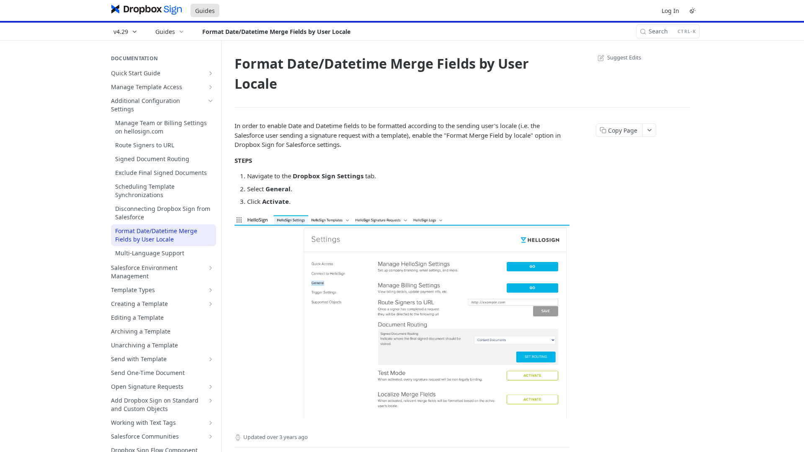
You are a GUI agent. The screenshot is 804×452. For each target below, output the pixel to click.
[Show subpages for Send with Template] (210, 359)
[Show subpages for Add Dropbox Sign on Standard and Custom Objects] (210, 400)
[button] (402, 317)
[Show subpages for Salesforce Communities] (210, 436)
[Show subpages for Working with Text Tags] (210, 422)
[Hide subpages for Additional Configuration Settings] (210, 101)
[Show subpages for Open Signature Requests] (210, 386)
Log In (670, 11)
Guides (205, 11)
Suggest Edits (624, 57)
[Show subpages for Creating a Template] (210, 303)
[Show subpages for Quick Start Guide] (210, 73)
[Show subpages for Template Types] (210, 290)
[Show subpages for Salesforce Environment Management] (210, 268)
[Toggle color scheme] (692, 10)
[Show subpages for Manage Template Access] (210, 87)
